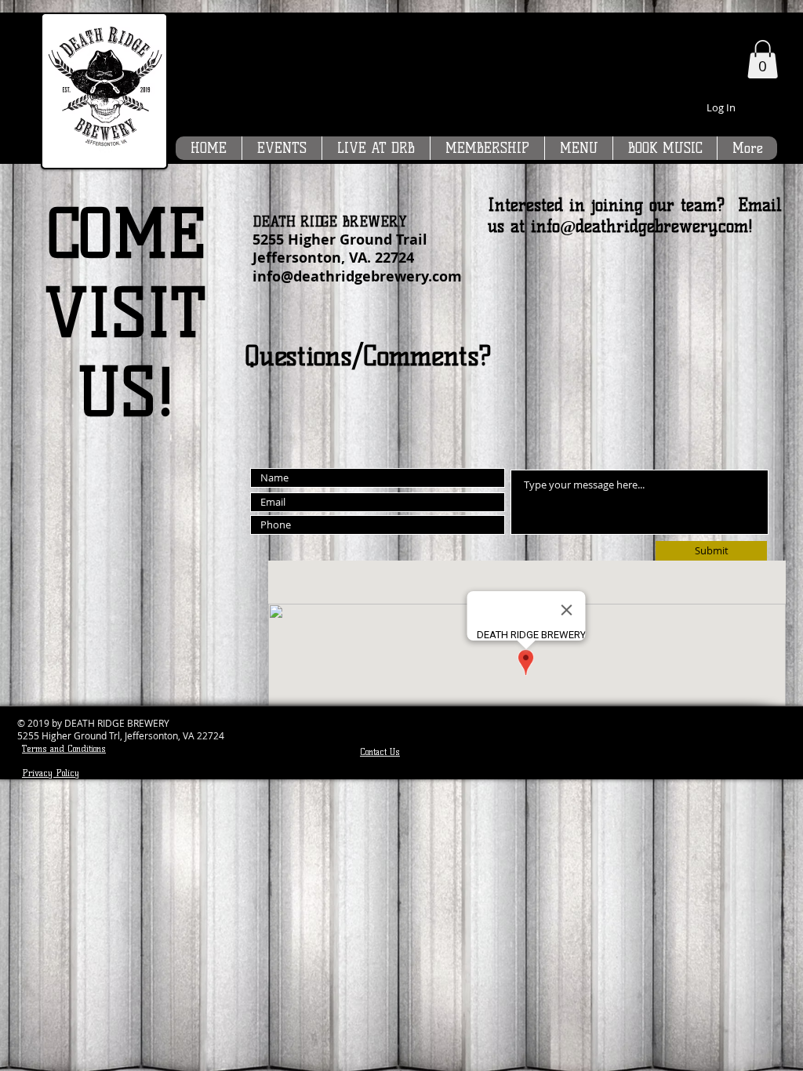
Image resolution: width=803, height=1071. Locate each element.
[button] (763, 59)
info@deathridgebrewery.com (357, 276)
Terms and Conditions (64, 748)
